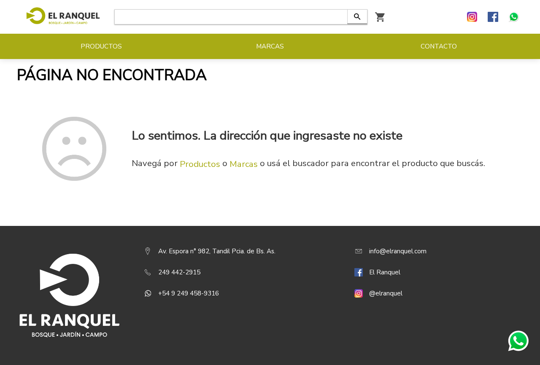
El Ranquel (384, 272)
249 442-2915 (179, 272)
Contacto (439, 46)
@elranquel (385, 293)
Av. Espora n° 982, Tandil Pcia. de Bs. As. (216, 251)
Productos (200, 164)
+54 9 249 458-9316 (188, 293)
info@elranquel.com (398, 251)
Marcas (244, 164)
